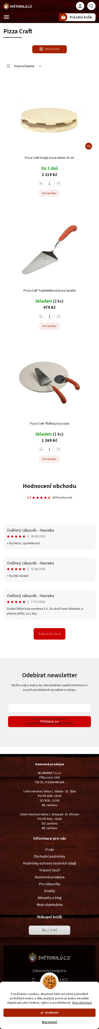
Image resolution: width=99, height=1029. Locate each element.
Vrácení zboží (49, 870)
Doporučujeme (24, 66)
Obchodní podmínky (49, 856)
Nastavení (49, 1022)
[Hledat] (91, 6)
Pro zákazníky (49, 884)
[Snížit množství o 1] (41, 183)
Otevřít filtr (52, 49)
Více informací (82, 1003)
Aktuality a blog (50, 897)
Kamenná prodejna (49, 877)
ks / (49, 930)
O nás (49, 849)
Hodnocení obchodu (49, 486)
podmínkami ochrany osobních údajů (49, 723)
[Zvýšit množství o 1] (58, 183)
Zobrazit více (49, 633)
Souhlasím (51, 1012)
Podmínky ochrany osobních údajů (49, 863)
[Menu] (6, 17)
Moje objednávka (50, 904)
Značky (49, 890)
